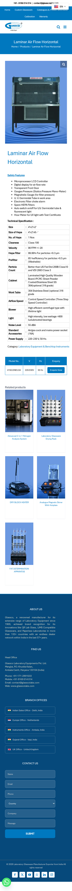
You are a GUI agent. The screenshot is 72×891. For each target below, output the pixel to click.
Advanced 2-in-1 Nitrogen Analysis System (19, 437)
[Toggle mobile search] (58, 27)
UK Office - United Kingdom (26, 749)
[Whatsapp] (6, 882)
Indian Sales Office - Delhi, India (28, 710)
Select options (17, 410)
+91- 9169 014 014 (22, 3)
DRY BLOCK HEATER (19, 502)
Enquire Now (56, 370)
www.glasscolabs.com (22, 685)
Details (19, 413)
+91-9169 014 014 (22, 679)
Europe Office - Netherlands (26, 720)
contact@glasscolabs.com (46, 3)
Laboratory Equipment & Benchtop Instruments (44, 346)
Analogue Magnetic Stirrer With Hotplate (51, 503)
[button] (63, 64)
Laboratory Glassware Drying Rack (51, 437)
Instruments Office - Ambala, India (29, 729)
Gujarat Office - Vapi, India (25, 739)
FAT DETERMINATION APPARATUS (19, 570)
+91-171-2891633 (22, 675)
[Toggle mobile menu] (65, 27)
